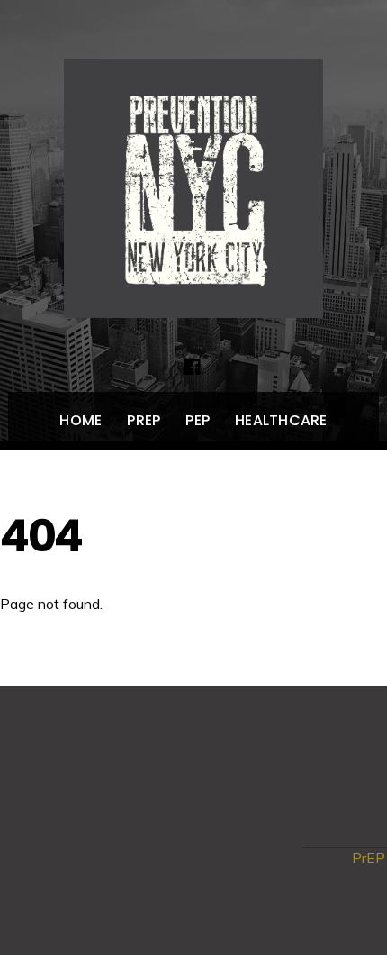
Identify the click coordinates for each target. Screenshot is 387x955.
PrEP (143, 420)
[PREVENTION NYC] (193, 299)
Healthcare (281, 420)
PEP (197, 420)
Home (80, 420)
